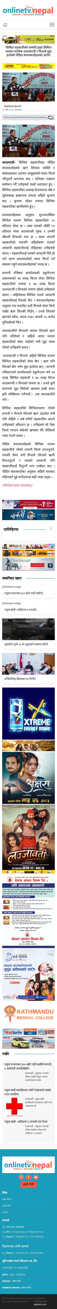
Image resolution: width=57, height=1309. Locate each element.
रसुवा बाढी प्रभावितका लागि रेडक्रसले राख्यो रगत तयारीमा (27, 1092)
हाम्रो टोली (28, 1184)
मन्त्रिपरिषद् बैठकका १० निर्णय (20, 679)
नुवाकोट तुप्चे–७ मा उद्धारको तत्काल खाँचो (26, 644)
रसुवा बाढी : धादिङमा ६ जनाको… (21, 609)
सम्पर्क (5, 1212)
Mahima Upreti (12, 106)
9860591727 (22, 1237)
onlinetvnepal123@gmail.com (27, 1232)
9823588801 (37, 1253)
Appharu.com (40, 1304)
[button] (52, 25)
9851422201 (22, 1253)
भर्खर (5, 1054)
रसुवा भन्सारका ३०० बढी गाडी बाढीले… (24, 593)
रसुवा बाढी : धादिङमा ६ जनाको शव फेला (25, 1121)
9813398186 (37, 1237)
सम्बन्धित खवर (11, 578)
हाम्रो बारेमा (7, 1199)
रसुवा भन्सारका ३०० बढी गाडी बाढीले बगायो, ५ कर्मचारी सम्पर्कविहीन (28, 1066)
